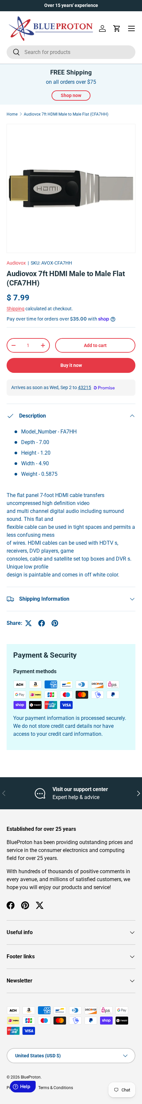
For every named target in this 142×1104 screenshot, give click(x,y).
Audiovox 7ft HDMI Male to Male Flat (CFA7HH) (66, 114)
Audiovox (16, 263)
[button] (117, 28)
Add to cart (95, 345)
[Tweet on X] (28, 623)
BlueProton (31, 1077)
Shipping (15, 308)
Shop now (71, 95)
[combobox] (71, 52)
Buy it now (71, 365)
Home (12, 114)
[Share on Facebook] (41, 623)
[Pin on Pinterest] (54, 623)
